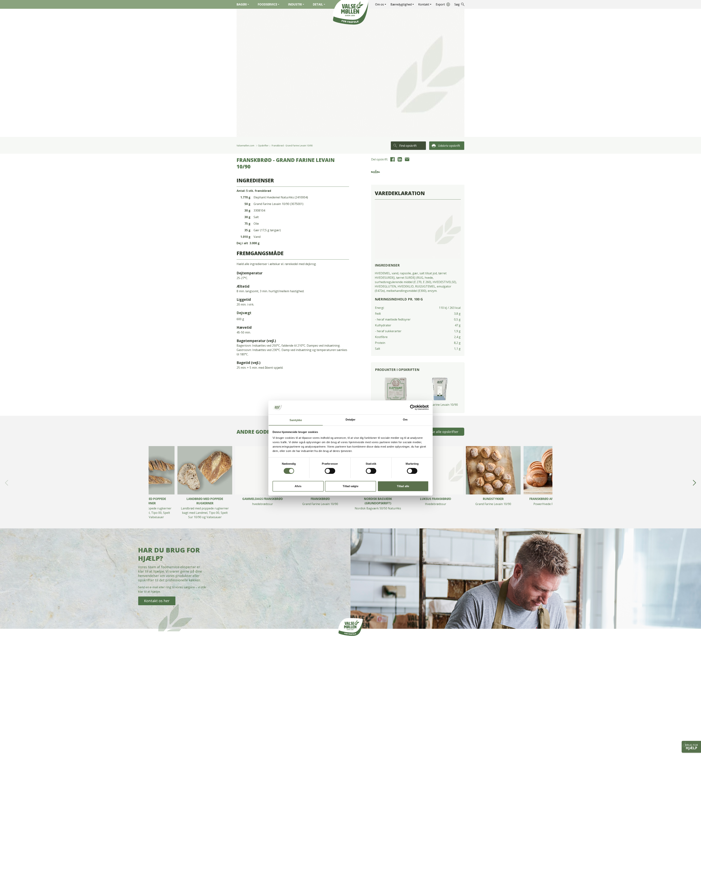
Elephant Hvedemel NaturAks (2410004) (281, 197)
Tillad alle (403, 486)
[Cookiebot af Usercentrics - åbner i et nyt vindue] (413, 407)
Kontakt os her (157, 600)
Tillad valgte (350, 486)
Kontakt (423, 4)
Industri (295, 4)
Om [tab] (405, 419)
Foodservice (267, 4)
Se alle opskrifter (444, 431)
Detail (318, 4)
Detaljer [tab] (351, 419)
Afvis (298, 486)
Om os (379, 4)
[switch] (330, 471)
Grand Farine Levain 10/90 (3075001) (278, 204)
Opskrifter (263, 145)
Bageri (242, 4)
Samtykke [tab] (296, 419)
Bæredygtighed (401, 4)
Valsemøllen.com (245, 145)
